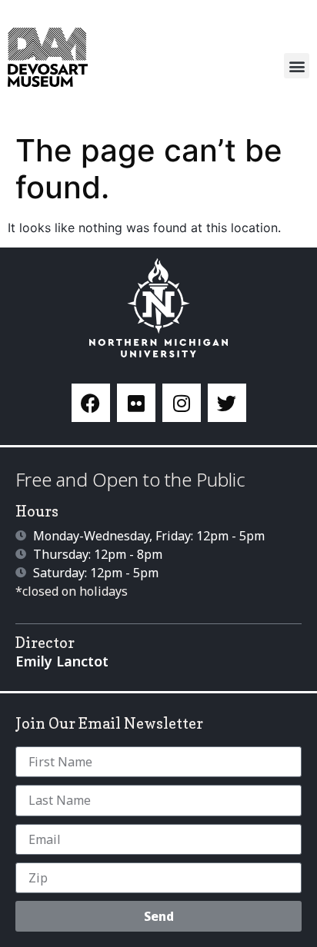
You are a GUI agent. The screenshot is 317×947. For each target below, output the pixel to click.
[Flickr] (136, 403)
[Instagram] (181, 403)
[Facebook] (91, 403)
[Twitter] (227, 403)
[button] (296, 65)
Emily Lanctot (61, 661)
